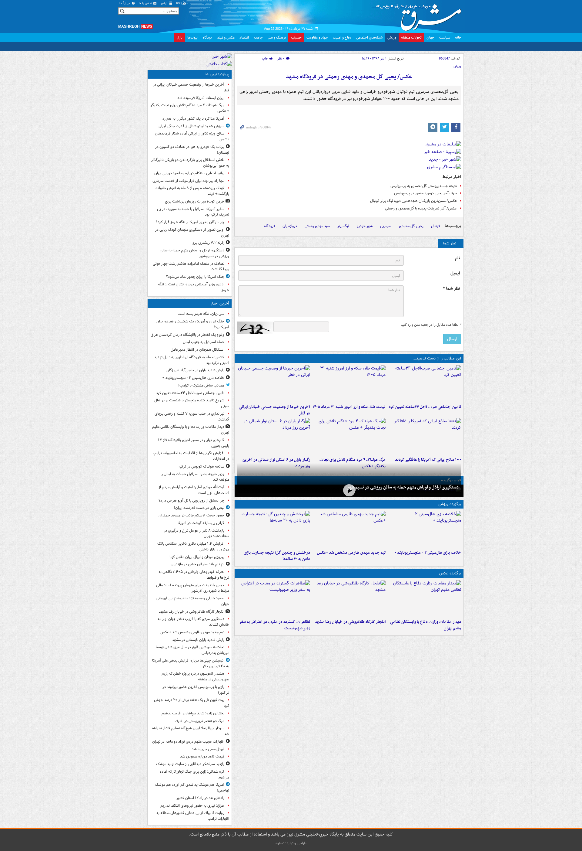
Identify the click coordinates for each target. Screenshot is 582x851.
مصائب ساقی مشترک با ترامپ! (201, 385)
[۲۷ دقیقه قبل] (424, 383)
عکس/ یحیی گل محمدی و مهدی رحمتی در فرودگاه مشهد (349, 77)
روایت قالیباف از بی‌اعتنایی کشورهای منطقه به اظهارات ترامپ (192, 816)
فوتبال (435, 226)
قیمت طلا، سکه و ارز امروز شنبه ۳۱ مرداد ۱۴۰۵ (349, 406)
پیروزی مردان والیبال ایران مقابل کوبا (196, 557)
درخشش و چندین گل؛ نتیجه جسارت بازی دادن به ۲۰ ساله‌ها (277, 556)
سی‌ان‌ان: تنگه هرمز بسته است (201, 314)
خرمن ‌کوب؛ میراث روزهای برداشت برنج (194, 201)
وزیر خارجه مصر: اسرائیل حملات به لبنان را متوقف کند (195, 477)
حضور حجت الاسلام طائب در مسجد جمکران (191, 515)
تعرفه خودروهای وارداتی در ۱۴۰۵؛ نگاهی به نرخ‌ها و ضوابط (194, 574)
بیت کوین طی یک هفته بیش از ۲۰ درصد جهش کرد (191, 703)
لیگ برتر (343, 226)
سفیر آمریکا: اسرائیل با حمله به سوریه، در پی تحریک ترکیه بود (193, 212)
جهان (430, 37)
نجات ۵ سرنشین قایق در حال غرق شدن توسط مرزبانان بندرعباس (192, 650)
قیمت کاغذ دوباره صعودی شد (202, 756)
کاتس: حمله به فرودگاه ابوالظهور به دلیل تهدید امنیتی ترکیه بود (191, 360)
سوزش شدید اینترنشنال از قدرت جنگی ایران (191, 126)
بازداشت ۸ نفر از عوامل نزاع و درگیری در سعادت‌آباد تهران (196, 533)
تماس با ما (146, 3)
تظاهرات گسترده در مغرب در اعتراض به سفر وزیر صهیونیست (274, 625)
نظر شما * (451, 288)
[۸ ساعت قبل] (349, 436)
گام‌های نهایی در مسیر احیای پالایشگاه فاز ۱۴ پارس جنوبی (193, 443)
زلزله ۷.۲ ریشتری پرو (208, 243)
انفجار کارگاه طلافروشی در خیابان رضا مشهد (350, 621)
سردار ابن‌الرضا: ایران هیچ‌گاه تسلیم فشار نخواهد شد (190, 731)
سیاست (444, 37)
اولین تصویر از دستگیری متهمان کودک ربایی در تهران (192, 232)
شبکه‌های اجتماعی (369, 37)
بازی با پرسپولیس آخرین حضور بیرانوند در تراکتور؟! (195, 690)
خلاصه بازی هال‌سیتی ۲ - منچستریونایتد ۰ (428, 552)
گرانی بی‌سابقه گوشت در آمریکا (201, 523)
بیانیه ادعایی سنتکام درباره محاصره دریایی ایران (189, 173)
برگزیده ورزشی (449, 504)
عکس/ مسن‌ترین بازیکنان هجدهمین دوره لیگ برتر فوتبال (413, 201)
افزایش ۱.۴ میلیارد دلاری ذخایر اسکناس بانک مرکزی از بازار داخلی (193, 546)
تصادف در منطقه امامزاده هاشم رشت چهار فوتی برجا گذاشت (191, 266)
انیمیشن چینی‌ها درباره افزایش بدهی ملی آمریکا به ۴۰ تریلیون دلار (190, 663)
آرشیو (164, 3)
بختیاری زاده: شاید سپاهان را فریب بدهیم (193, 713)
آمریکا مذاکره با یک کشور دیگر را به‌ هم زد (193, 118)
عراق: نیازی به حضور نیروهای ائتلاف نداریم (192, 805)
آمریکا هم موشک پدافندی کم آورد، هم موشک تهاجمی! (192, 787)
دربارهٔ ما (125, 3)
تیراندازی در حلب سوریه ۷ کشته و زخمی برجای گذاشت (192, 416)
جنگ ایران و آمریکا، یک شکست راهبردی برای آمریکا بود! (192, 324)
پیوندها (192, 37)
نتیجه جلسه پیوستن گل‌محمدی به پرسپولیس (423, 186)
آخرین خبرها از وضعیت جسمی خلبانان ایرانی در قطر (274, 410)
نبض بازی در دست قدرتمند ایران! (199, 508)
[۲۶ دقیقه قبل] (424, 529)
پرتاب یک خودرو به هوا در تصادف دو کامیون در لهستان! (192, 149)
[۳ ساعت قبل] (349, 383)
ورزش (391, 37)
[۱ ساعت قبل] (349, 529)
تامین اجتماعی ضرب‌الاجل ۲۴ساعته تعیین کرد (425, 406)
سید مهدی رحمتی (317, 226)
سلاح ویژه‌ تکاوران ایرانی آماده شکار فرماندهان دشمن (192, 136)
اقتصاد (244, 37)
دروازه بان (290, 226)
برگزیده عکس (450, 573)
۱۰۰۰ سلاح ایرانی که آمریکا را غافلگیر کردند (428, 459)
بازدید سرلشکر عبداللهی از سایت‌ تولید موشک (190, 764)
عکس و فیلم (226, 37)
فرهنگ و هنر (277, 37)
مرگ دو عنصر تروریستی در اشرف (199, 721)
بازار (179, 37)
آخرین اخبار (220, 303)
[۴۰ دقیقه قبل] (424, 598)
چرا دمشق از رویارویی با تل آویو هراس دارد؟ (191, 500)
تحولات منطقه (411, 37)
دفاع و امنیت (342, 37)
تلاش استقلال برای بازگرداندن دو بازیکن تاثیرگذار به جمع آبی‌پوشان (190, 162)
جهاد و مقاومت (317, 37)
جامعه (258, 37)
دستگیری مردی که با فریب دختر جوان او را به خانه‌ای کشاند (193, 622)
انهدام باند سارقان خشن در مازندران (197, 564)
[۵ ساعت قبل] (273, 383)
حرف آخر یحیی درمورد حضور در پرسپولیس (425, 193)
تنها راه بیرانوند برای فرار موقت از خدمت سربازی (188, 181)
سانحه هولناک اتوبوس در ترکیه (201, 466)
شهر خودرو (365, 226)
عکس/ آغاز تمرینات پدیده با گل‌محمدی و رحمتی (421, 208)
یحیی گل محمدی (411, 226)
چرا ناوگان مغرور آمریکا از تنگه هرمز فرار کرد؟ (190, 222)
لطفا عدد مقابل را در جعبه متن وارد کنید (431, 325)
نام (457, 258)
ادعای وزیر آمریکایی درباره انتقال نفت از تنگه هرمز (193, 287)
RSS (179, 3)
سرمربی (385, 226)
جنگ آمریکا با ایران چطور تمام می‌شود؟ (195, 277)
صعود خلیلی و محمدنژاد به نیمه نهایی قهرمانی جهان (192, 601)
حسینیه (296, 37)
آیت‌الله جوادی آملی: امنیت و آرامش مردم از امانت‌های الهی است (194, 490)
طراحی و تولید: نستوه (291, 843)
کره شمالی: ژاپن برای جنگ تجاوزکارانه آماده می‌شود (194, 774)
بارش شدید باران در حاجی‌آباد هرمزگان (195, 370)
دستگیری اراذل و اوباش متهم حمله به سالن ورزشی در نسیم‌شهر (403, 487)
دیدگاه (207, 37)
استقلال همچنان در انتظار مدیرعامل (197, 349)
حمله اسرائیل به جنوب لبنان (203, 342)
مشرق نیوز (418, 15)
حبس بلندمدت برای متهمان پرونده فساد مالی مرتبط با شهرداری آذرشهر (192, 588)
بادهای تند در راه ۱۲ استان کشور (200, 798)
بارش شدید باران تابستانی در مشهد (198, 640)
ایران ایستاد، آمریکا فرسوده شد (200, 98)
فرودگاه (269, 226)
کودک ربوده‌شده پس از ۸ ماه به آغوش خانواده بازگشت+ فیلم (192, 191)
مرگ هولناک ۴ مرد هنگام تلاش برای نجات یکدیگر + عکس (189, 108)
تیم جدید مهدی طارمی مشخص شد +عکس (351, 552)
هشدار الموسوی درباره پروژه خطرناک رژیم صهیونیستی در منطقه (195, 676)
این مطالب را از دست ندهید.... (436, 358)
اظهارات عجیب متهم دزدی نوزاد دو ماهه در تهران (188, 741)
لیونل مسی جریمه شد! (207, 749)
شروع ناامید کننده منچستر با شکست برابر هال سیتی (191, 403)
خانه (458, 37)
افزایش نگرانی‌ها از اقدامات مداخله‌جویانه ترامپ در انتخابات (191, 456)
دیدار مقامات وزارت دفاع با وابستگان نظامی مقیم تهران (425, 625)
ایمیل (455, 273)
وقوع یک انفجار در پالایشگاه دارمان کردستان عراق (187, 335)
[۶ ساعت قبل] (424, 436)
